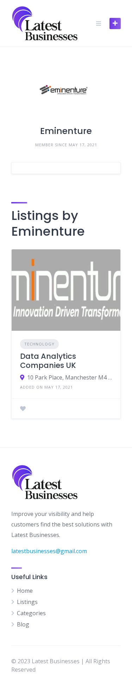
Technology (39, 344)
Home (25, 591)
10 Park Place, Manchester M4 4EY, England (69, 377)
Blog (23, 624)
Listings (27, 602)
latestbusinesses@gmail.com (49, 551)
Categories (31, 613)
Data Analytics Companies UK (48, 360)
